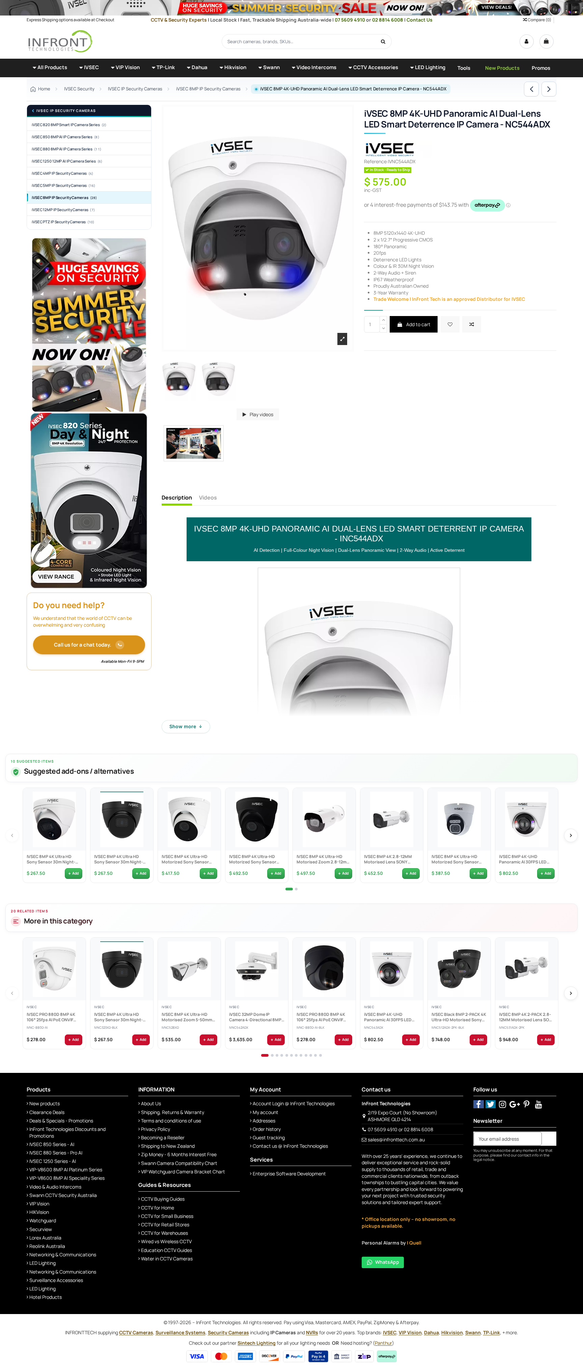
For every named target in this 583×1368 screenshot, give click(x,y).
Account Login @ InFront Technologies (294, 1103)
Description (177, 497)
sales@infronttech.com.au (396, 1139)
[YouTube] (538, 1104)
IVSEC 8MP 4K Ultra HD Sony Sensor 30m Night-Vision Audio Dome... (50, 859)
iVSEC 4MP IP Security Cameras (62, 173)
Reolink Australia (47, 1246)
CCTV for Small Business (167, 1216)
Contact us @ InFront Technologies (290, 1146)
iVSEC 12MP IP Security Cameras (63, 209)
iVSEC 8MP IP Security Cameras (64, 197)
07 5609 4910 (350, 20)
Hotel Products (45, 1297)
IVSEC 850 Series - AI (51, 1144)
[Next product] (549, 89)
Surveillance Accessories (56, 1280)
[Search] (383, 41)
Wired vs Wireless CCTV (166, 1241)
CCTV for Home (157, 1207)
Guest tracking (269, 1137)
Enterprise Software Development (289, 1173)
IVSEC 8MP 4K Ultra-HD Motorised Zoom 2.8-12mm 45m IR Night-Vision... (323, 859)
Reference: (376, 161)
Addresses (264, 1120)
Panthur (383, 1343)
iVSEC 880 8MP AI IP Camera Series (66, 148)
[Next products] (571, 835)
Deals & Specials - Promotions (61, 1120)
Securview (40, 1229)
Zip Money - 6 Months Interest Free (179, 1154)
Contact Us (420, 20)
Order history (267, 1129)
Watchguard (42, 1220)
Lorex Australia (45, 1237)
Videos (208, 497)
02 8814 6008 (388, 20)
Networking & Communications (62, 1254)
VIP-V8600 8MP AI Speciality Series (67, 1178)
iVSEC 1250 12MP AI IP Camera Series (67, 161)
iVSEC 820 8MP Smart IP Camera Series (69, 124)
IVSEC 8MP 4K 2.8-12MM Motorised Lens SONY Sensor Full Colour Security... (388, 859)
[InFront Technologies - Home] (60, 40)
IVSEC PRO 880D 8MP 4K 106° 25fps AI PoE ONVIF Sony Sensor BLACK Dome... (320, 1017)
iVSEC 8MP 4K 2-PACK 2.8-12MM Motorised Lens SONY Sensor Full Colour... (526, 1017)
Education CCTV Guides (166, 1250)
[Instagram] (502, 1104)
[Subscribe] (549, 1138)
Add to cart (418, 324)
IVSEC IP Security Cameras (65, 111)
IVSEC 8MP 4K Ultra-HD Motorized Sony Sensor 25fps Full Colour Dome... (456, 859)
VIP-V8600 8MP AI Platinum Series (65, 1169)
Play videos (261, 414)
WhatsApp (387, 1262)
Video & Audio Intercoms (55, 1187)
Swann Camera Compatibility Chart (179, 1163)
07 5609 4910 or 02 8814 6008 (400, 1129)
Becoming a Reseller (163, 1137)
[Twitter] (490, 1104)
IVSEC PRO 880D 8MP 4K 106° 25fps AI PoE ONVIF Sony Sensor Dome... (50, 1017)
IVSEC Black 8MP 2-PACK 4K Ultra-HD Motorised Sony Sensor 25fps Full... (458, 1017)
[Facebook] (478, 1104)
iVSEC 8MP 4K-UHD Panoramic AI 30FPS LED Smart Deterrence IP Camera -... (522, 859)
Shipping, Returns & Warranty (172, 1112)
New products (44, 1103)
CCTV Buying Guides (163, 1199)
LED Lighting (42, 1263)
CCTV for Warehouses (164, 1233)
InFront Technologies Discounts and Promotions (67, 1132)
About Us (151, 1103)
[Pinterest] (527, 1104)
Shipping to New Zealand (168, 1146)
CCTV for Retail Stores (165, 1224)
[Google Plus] (514, 1104)
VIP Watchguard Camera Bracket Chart (183, 1171)
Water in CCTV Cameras (167, 1258)
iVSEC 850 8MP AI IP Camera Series (65, 136)
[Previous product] (531, 89)
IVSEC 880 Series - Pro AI (55, 1152)
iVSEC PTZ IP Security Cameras (63, 221)
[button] (50, 68)
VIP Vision (39, 1203)
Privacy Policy (155, 1129)
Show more (185, 726)
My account (265, 1112)
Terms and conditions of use (171, 1120)
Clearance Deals (46, 1112)
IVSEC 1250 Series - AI (52, 1161)
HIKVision (39, 1212)
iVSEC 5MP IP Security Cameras (63, 185)
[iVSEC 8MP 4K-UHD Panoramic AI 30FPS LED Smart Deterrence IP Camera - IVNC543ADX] (526, 819)
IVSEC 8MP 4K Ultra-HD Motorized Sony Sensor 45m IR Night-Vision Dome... (189, 859)
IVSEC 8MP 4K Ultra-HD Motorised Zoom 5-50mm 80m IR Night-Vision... (186, 1017)
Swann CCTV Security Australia (63, 1195)
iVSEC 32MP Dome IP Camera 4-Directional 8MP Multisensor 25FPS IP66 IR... (256, 1017)
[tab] (289, 889)
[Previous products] (12, 835)
